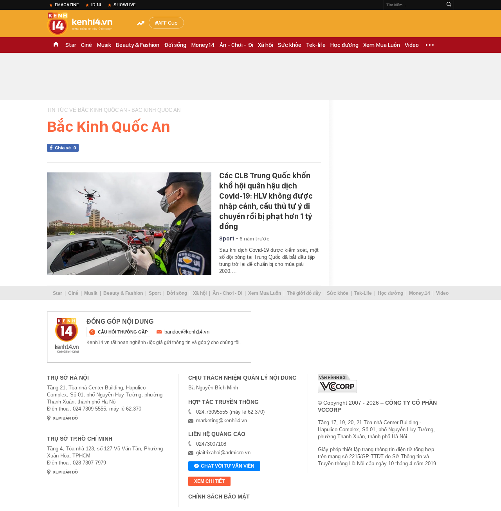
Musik (104, 44)
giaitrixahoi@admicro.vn (223, 452)
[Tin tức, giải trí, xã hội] (86, 24)
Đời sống (175, 44)
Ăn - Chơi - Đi (236, 44)
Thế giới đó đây (304, 293)
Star (70, 44)
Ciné (86, 44)
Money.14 (203, 44)
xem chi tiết (209, 481)
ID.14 (96, 4)
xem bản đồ (65, 418)
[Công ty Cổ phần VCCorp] (337, 383)
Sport (226, 238)
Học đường (344, 44)
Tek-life (316, 44)
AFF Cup (168, 23)
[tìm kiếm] (449, 5)
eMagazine (67, 4)
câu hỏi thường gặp (123, 332)
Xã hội (265, 44)
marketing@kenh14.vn (221, 420)
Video (412, 44)
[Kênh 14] (67, 335)
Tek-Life (363, 293)
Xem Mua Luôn (381, 44)
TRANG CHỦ (56, 45)
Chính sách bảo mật (219, 496)
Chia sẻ (65, 148)
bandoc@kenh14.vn (186, 331)
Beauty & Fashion (137, 44)
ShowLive (124, 4)
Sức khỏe (289, 44)
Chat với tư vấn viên (227, 466)
